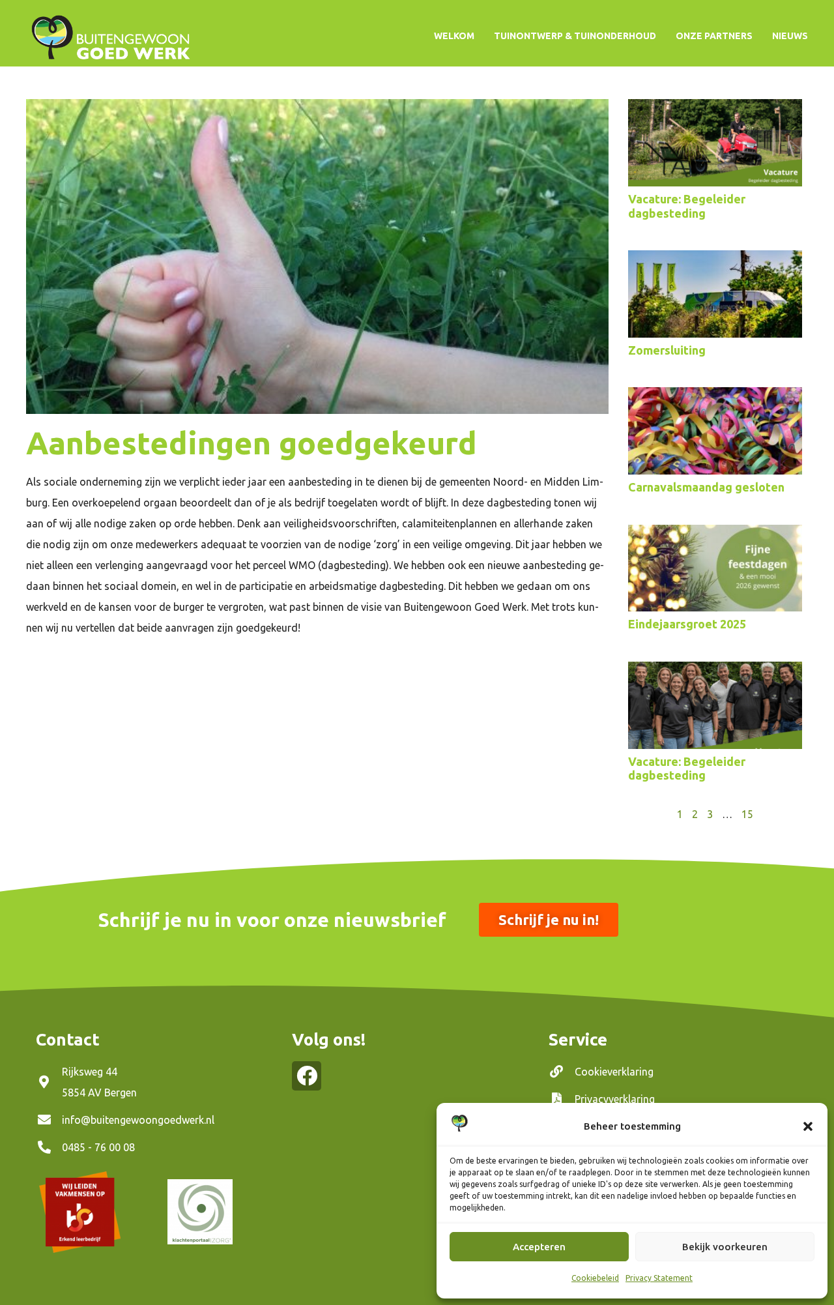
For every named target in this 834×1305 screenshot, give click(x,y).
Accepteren (539, 1246)
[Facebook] (306, 1076)
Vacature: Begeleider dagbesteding (686, 206)
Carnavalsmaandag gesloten (706, 486)
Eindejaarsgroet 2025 (687, 623)
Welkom (454, 36)
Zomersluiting (667, 350)
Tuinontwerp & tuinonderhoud (575, 36)
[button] (807, 1126)
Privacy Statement (659, 1278)
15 (747, 814)
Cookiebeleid (595, 1278)
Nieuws (790, 36)
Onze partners (714, 36)
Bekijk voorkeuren (725, 1246)
